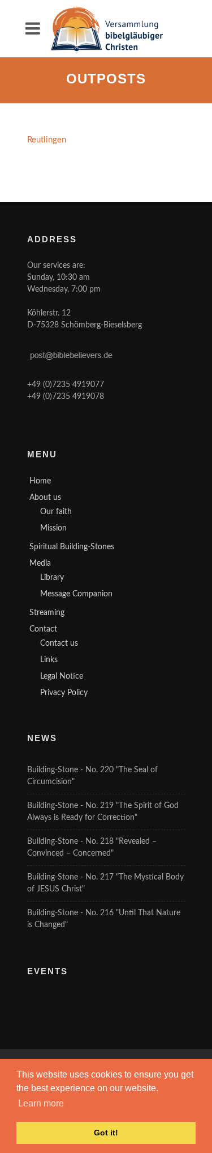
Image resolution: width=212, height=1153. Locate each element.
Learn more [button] (41, 1103)
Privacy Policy (64, 693)
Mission (53, 528)
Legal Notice (61, 676)
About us (45, 498)
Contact (43, 629)
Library (52, 578)
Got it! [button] (106, 1132)
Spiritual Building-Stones (71, 547)
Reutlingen (46, 140)
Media (40, 563)
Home (40, 481)
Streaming (46, 613)
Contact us (59, 643)
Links (49, 660)
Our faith (56, 512)
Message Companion (76, 594)
